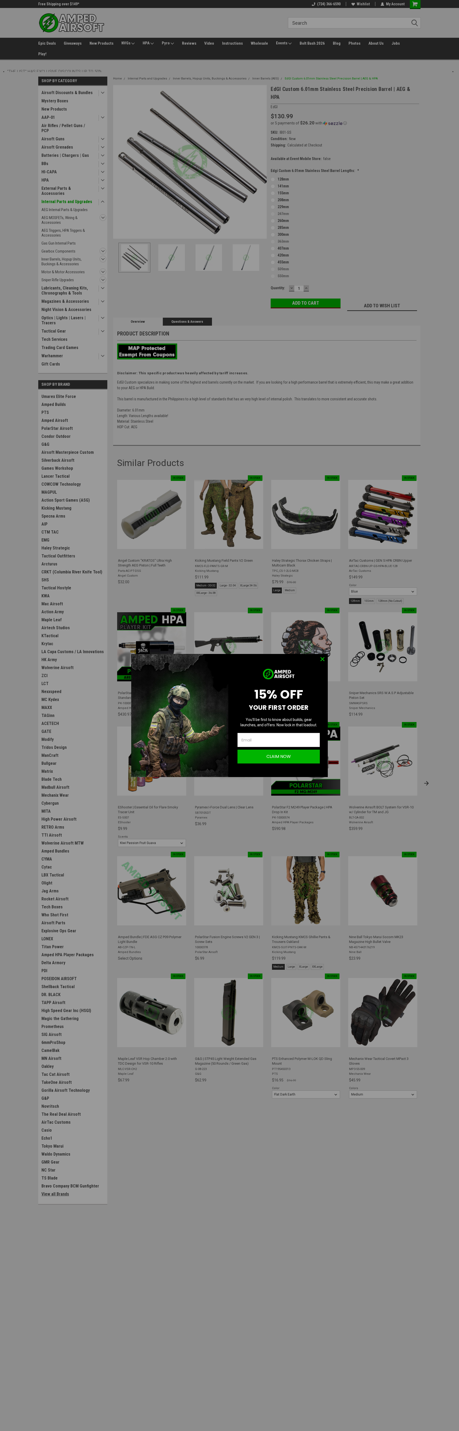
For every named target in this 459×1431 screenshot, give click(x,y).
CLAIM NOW (278, 756)
